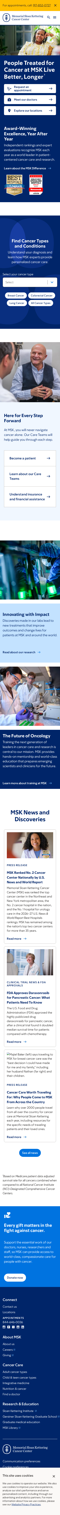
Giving (7, 1355)
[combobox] (30, 282)
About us (8, 1344)
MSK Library (10, 1427)
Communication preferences (21, 1461)
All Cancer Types (40, 303)
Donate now (15, 1277)
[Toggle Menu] (54, 18)
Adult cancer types (15, 1372)
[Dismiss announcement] (55, 5)
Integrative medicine (16, 1383)
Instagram (4, 1327)
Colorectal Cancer (41, 295)
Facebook (8, 1327)
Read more (14, 1137)
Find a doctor (11, 1394)
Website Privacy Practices (26, 1504)
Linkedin (22, 1327)
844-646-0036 (13, 1322)
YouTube (18, 1327)
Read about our (19, 652)
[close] (54, 1476)
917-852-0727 (42, 5)
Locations (9, 1312)
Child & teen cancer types (19, 1377)
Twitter (13, 1327)
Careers (8, 1349)
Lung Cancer (17, 303)
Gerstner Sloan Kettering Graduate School (30, 1416)
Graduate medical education (21, 1422)
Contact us (10, 1306)
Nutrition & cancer (14, 1388)
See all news (30, 1153)
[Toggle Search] (48, 18)
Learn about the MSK (25, 168)
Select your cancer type (24, 275)
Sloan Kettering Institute (18, 1411)
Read (14, 938)
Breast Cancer (16, 295)
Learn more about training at (25, 783)
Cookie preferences (15, 1466)
